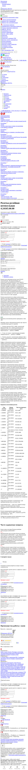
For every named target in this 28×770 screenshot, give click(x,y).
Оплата (10, 652)
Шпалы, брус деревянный (17, 664)
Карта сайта (4, 679)
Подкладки (9, 672)
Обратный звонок (5, 115)
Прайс (2, 652)
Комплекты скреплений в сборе (9, 662)
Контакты (3, 660)
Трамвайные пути (5, 669)
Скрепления (12, 657)
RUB (3, 216)
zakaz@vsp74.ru (11, 71)
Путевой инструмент (15, 676)
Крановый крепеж (5, 674)
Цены (7, 657)
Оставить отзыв (14, 654)
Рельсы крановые (20, 673)
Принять (3, 756)
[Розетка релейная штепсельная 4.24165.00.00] (13, 213)
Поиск (16, 12)
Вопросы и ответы (8, 277)
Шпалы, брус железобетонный (9, 665)
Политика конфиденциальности (9, 740)
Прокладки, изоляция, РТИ (19, 672)
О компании (4, 2)
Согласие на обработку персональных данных (12, 741)
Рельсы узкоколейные (15, 669)
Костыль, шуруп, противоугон (8, 673)
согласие (8, 244)
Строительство (19, 658)
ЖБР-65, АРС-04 (21, 668)
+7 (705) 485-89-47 (5, 66)
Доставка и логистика (17, 652)
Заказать (3, 258)
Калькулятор (11, 653)
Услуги (8, 658)
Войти (3, 89)
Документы (3, 658)
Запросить (3, 715)
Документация (4, 653)
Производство (18, 653)
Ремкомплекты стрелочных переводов (15, 666)
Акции (6, 652)
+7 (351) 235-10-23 (6, 61)
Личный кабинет (6, 4)
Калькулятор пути (5, 53)
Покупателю (4, 1)
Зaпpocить (3, 592)
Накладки (3, 672)
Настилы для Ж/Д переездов (17, 674)
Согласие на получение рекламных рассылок (12, 739)
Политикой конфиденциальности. (17, 755)
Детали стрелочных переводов (9, 668)
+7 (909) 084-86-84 (7, 59)
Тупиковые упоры (5, 676)
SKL (16, 657)
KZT (3, 217)
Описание (6, 275)
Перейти (3, 271)
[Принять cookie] (3, 746)
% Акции (3, 657)
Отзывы (8, 654)
